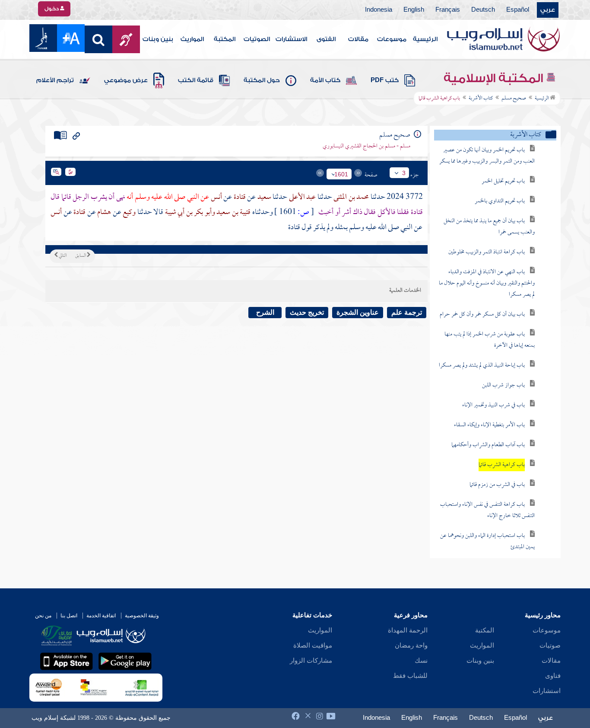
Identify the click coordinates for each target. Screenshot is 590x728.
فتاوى (553, 675)
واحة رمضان (411, 645)
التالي (62, 256)
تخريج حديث (307, 312)
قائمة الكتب (195, 80)
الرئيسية (425, 39)
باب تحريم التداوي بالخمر (500, 201)
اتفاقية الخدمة (101, 616)
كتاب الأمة (325, 80)
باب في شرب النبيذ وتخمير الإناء (493, 405)
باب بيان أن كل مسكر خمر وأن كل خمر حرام (482, 314)
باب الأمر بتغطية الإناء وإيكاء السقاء (489, 425)
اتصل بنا (68, 616)
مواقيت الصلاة (312, 645)
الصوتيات (257, 39)
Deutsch (483, 9)
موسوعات (391, 39)
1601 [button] (341, 174)
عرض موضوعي (126, 80)
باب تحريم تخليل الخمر (503, 181)
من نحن (43, 616)
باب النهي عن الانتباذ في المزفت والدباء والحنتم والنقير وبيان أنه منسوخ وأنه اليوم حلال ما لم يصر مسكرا (487, 283)
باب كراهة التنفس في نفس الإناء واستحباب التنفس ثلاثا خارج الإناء (487, 510)
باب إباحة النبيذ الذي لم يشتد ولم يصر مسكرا (482, 365)
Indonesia (378, 9)
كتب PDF (385, 80)
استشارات (547, 690)
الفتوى (326, 39)
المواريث (192, 39)
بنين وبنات (158, 39)
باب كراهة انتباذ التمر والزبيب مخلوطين (486, 252)
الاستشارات (291, 39)
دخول (52, 9)
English (413, 9)
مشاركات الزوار (311, 660)
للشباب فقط (410, 675)
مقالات (358, 39)
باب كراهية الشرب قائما (502, 465)
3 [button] (404, 172)
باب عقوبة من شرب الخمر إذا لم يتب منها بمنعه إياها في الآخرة (489, 340)
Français (447, 9)
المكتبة (224, 39)
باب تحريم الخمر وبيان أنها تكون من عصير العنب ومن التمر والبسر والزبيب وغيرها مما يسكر (487, 156)
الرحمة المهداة (408, 630)
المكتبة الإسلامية (495, 78)
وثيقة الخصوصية (142, 616)
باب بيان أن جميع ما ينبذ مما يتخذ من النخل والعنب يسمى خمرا (489, 227)
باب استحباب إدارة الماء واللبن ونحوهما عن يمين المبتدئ (487, 541)
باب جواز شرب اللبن (503, 385)
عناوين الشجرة (357, 312)
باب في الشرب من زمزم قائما (497, 485)
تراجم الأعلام (55, 80)
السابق (81, 256)
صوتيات (550, 645)
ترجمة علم (406, 312)
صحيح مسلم (513, 98)
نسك (421, 660)
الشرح (265, 312)
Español (517, 9)
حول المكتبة (262, 80)
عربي (547, 9)
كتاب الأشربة (481, 98)
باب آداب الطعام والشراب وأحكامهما (488, 445)
